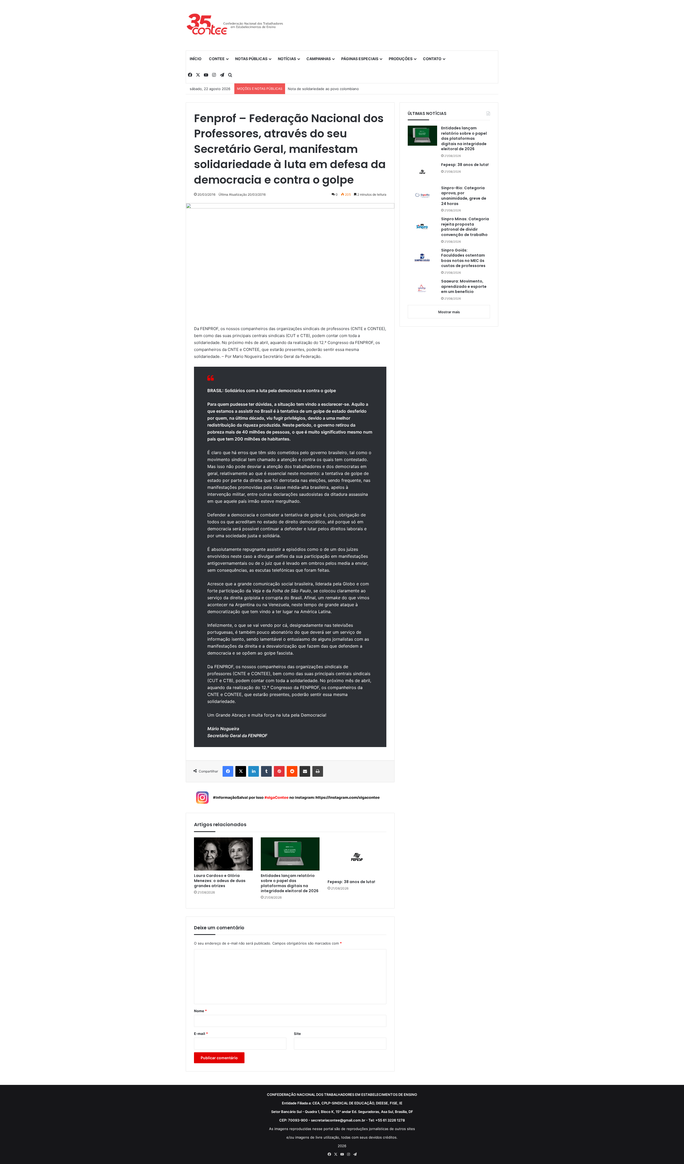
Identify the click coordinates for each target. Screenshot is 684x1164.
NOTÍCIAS (287, 58)
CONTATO (432, 58)
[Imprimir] (317, 771)
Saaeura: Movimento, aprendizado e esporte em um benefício (464, 286)
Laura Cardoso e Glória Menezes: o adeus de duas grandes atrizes (220, 880)
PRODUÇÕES (401, 58)
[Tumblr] (266, 771)
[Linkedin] (253, 771)
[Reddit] (292, 771)
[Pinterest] (279, 771)
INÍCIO (195, 58)
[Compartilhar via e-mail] (305, 771)
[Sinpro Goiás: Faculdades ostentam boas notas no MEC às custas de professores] (422, 258)
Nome (200, 1011)
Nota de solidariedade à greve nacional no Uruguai (330, 89)
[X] (240, 771)
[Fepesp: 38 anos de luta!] (357, 857)
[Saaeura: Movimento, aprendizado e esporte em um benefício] (422, 289)
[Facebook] (228, 771)
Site (297, 1033)
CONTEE (217, 58)
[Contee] (235, 25)
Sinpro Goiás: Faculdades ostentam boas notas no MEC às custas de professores (463, 258)
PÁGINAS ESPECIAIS (359, 58)
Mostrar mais (449, 312)
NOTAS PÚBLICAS (251, 58)
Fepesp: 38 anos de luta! (351, 881)
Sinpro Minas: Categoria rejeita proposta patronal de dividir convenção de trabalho (465, 226)
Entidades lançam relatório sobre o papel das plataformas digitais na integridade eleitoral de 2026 (289, 883)
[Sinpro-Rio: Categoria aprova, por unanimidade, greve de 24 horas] (422, 195)
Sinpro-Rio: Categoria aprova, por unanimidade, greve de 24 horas (463, 195)
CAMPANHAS (318, 58)
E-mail (201, 1033)
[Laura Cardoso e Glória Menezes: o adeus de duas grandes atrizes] (223, 854)
